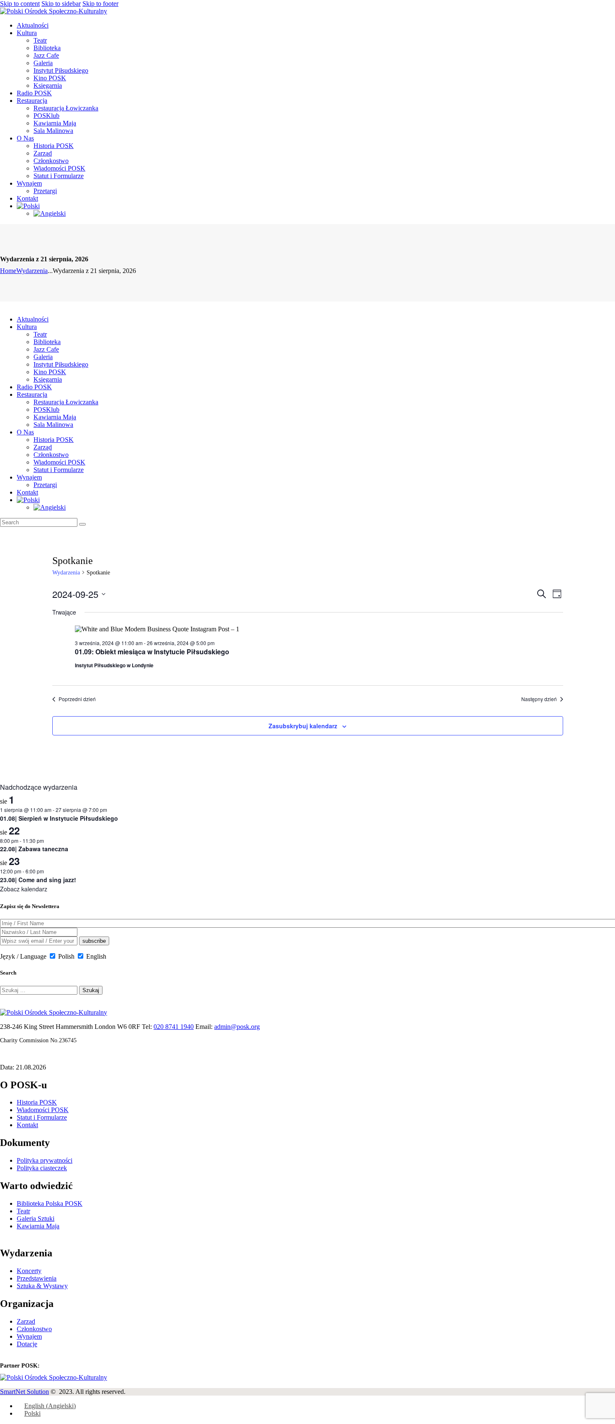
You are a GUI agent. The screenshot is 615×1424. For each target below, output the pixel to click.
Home (8, 270)
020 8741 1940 (174, 1026)
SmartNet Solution (24, 1391)
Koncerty (29, 1270)
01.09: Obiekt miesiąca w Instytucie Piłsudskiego (152, 651)
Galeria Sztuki (35, 1218)
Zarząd (26, 1321)
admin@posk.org (237, 1026)
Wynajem (29, 1336)
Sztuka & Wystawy (42, 1285)
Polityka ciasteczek (42, 1167)
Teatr (23, 1211)
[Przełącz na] (28, 205)
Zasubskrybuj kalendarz (303, 726)
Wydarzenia (32, 270)
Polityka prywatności (44, 1160)
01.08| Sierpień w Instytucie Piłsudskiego (59, 818)
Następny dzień (539, 699)
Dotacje (27, 1343)
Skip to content (20, 3)
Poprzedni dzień (77, 699)
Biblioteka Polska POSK (49, 1203)
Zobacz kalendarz (23, 889)
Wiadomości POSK (43, 1109)
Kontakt (27, 1124)
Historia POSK (37, 1102)
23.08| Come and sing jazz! (38, 879)
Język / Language (23, 956)
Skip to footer (100, 3)
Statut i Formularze (42, 1117)
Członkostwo (34, 1328)
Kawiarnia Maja (38, 1226)
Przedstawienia (36, 1278)
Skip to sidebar (61, 3)
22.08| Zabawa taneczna (34, 849)
